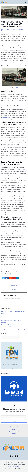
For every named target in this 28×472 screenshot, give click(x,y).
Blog (11, 29)
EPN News (14, 429)
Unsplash (16, 87)
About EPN (14, 427)
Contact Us (14, 433)
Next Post (14, 289)
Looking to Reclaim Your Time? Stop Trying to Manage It (13, 329)
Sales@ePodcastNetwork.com (14, 466)
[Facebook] (10, 456)
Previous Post (14, 285)
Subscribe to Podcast (14, 431)
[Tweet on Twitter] (3, 278)
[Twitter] (12, 456)
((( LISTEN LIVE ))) (14, 426)
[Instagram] (15, 456)
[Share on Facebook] (7, 278)
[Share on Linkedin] (17, 278)
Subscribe (14, 421)
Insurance (15, 29)
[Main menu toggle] (25, 2)
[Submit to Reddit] (10, 278)
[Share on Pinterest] (14, 278)
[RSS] (17, 456)
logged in (9, 298)
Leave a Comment (5, 29)
